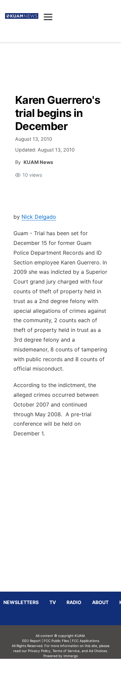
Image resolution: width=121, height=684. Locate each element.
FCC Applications (85, 641)
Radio (74, 602)
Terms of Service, (66, 651)
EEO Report (31, 641)
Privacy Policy (39, 651)
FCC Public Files (56, 641)
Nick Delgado (39, 216)
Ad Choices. (98, 651)
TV (52, 602)
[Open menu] (48, 17)
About (100, 602)
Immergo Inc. (70, 671)
